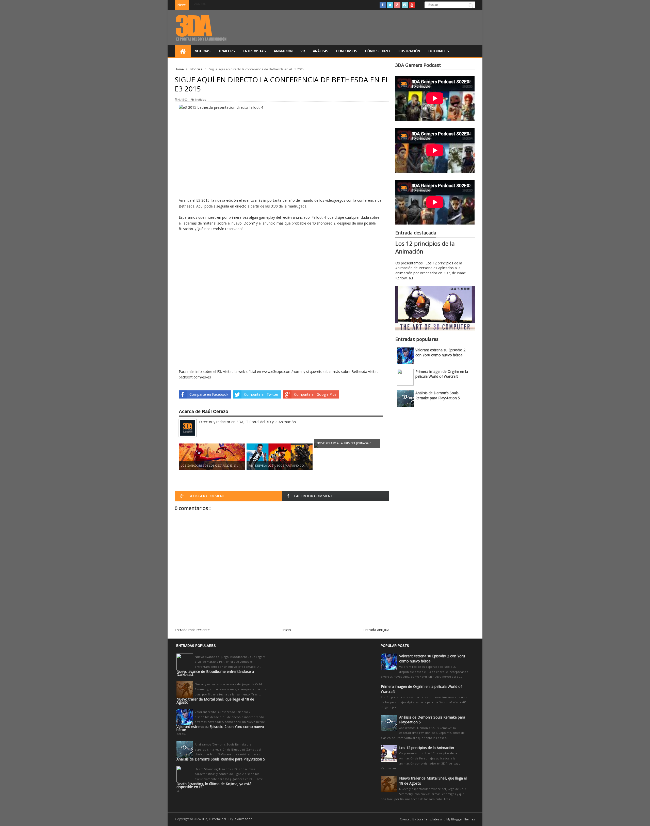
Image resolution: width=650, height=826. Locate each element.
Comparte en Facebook (208, 394)
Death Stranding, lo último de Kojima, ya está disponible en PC (213, 785)
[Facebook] (383, 5)
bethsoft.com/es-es (195, 377)
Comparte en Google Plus (315, 394)
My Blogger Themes (460, 819)
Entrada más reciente (192, 629)
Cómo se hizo (377, 51)
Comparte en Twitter (261, 394)
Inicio (286, 629)
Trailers (226, 51)
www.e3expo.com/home (282, 371)
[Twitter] (390, 5)
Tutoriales (438, 51)
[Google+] (397, 5)
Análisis (320, 51)
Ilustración (409, 51)
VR (302, 51)
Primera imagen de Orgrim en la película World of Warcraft (441, 374)
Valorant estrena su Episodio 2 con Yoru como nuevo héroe (440, 352)
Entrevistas (254, 51)
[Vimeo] (405, 5)
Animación (283, 51)
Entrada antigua (376, 629)
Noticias (202, 51)
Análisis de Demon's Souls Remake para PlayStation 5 (437, 395)
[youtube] (412, 5)
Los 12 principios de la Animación (426, 747)
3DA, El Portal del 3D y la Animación (226, 819)
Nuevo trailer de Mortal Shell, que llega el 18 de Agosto (215, 701)
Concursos (346, 51)
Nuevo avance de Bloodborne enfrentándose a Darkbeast (215, 673)
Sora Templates (428, 819)
